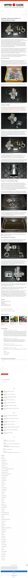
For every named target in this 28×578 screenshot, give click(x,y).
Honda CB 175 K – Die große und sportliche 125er (9, 402)
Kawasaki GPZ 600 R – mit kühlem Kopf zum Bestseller (10, 405)
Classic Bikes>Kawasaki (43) (5, 470)
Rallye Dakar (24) (4, 524)
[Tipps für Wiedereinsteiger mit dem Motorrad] (14, 316)
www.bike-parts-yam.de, (19, 109)
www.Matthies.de (13, 109)
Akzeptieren (14, 571)
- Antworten (16, 338)
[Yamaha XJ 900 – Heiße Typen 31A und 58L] (2, 391)
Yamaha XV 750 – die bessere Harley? (8, 432)
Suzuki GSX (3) (3, 536)
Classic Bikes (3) (3, 465)
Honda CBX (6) (3, 492)
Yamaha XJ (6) (3, 556)
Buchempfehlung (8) (4, 460)
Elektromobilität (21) (4, 480)
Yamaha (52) (3, 549)
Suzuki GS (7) (3, 534)
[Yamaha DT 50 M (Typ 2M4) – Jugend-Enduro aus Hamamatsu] (2, 418)
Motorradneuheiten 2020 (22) (5, 514)
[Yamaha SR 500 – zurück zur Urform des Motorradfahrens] (2, 429)
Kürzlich (14, 388)
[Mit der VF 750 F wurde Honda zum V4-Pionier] (2, 399)
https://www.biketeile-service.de (16, 110)
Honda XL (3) (3, 499)
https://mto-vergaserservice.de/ (6, 305)
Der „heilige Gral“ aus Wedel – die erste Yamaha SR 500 (10, 415)
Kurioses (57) (3, 509)
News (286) (3, 517)
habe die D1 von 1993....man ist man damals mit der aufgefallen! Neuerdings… (11, 443)
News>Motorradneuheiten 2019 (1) (6, 519)
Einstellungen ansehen (14, 575)
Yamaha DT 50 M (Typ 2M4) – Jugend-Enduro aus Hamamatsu (10, 418)
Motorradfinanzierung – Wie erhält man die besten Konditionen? (4, 324)
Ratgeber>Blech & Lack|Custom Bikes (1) (6, 527)
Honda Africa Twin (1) (4, 487)
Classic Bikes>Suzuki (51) (5, 472)
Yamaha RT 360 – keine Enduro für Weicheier (8, 424)
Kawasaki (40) (3, 502)
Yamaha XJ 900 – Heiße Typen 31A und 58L (8, 391)
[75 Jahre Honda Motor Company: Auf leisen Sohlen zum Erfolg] (2, 408)
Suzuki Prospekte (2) (4, 541)
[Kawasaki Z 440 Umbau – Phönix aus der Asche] (2, 421)
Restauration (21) (4, 529)
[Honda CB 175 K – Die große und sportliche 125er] (2, 402)
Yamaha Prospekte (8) (4, 551)
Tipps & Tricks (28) (4, 544)
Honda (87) (3, 485)
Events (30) (3, 482)
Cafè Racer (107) (3, 462)
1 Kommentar (15, 324)
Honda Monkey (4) (4, 497)
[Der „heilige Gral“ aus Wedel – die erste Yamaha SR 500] (2, 415)
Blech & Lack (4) (3, 458)
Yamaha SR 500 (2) (4, 554)
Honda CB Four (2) (4, 490)
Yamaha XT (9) (3, 559)
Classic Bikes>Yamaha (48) (5, 475)
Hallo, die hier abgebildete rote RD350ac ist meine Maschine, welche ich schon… (12, 446)
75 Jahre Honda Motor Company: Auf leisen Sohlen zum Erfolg (11, 408)
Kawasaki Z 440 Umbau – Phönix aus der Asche (9, 421)
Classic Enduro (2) (4, 477)
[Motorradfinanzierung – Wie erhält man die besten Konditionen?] (5, 316)
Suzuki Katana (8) (4, 539)
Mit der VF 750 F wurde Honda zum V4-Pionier (9, 399)
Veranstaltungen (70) (4, 546)
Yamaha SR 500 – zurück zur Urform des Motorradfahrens (10, 429)
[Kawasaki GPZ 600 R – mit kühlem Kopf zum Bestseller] (2, 405)
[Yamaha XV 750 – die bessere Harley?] (2, 432)
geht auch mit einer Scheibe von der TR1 (7, 449)
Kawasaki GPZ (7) (4, 504)
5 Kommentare (24, 324)
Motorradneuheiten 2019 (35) (5, 512)
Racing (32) (3, 522)
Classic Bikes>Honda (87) (5, 467)
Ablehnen (14, 573)
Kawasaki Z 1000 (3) (4, 507)
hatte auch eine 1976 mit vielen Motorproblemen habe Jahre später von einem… (12, 452)
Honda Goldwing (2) (4, 495)
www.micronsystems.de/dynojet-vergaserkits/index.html (12, 111)
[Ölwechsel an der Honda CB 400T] (23, 316)
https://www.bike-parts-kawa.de (8, 110)
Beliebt (14, 412)
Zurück (24, 14)
